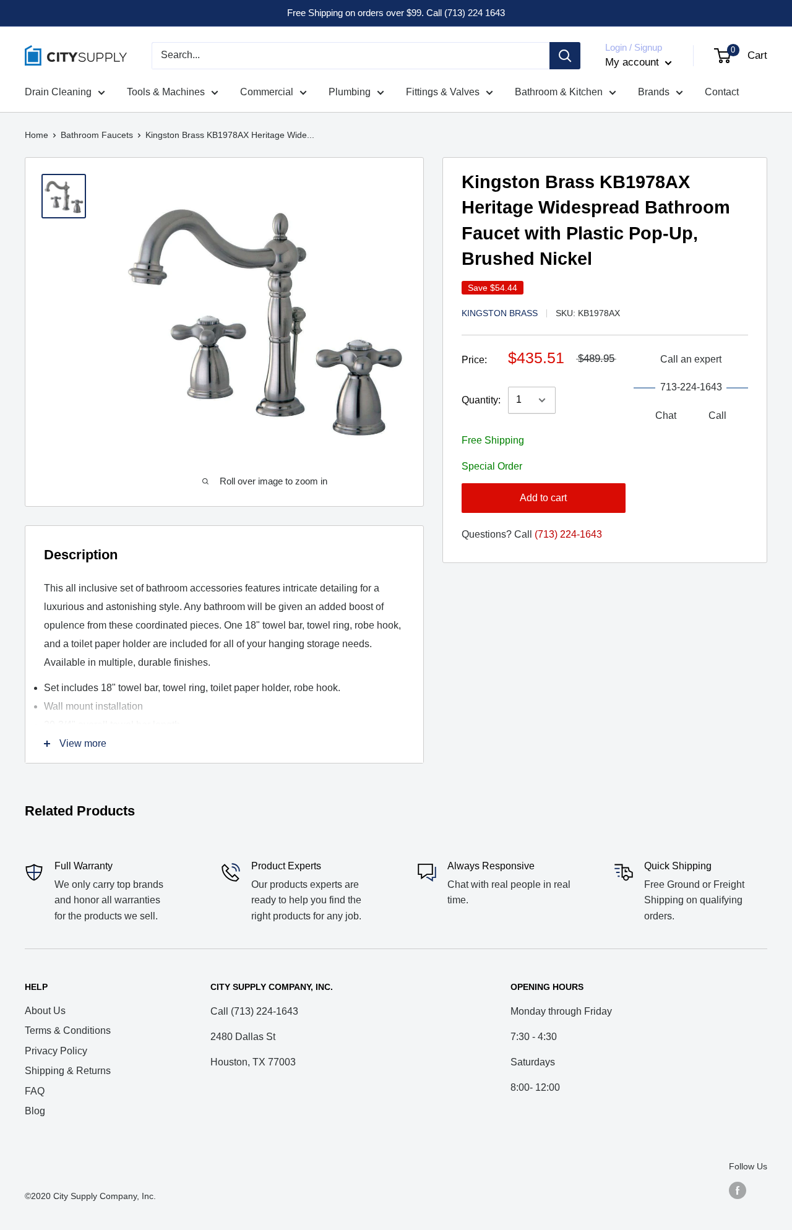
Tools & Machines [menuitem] (166, 92)
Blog (35, 1111)
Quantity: (481, 400)
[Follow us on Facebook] (737, 1190)
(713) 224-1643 (568, 534)
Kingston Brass (500, 313)
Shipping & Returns (68, 1070)
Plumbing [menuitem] (350, 92)
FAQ (35, 1091)
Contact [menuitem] (722, 92)
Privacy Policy (56, 1051)
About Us (45, 1010)
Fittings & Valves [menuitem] (443, 92)
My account (633, 62)
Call (717, 415)
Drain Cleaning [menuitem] (58, 92)
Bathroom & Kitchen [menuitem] (559, 92)
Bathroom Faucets (97, 135)
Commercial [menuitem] (266, 92)
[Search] (564, 55)
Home (36, 135)
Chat (665, 415)
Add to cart (543, 497)
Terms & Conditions (68, 1030)
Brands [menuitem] (653, 92)
